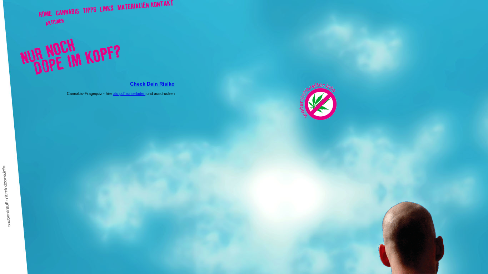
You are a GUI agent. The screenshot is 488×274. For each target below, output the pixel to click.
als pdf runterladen (129, 93)
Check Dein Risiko (152, 84)
